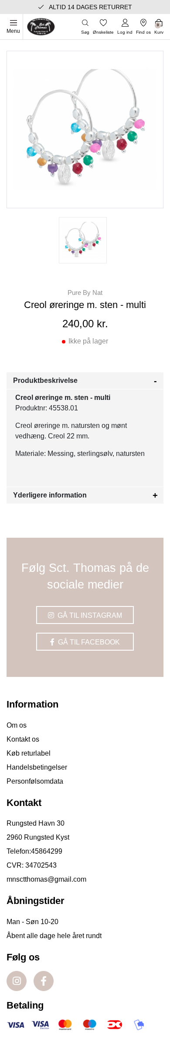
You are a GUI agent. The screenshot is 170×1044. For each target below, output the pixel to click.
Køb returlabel (29, 753)
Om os (17, 725)
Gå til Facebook (88, 642)
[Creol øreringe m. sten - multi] (82, 240)
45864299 (46, 851)
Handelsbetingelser (37, 767)
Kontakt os (23, 739)
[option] (83, 240)
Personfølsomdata (35, 781)
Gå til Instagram (89, 615)
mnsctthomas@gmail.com (46, 879)
